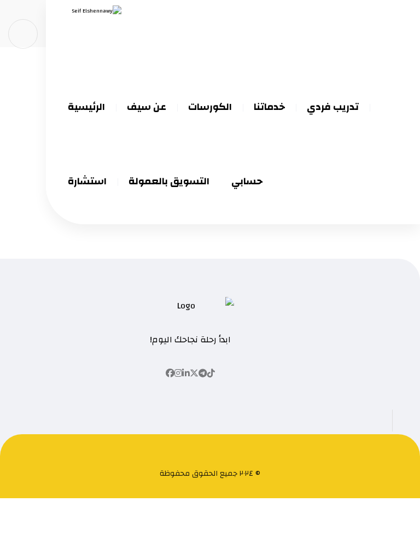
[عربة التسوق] (23, 33)
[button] (211, 373)
